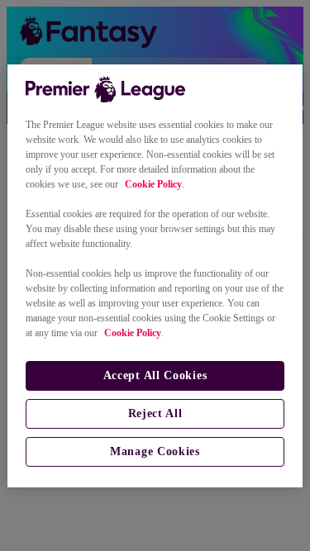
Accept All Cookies (155, 375)
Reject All (155, 413)
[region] (154, 275)
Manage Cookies (155, 451)
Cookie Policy (153, 184)
